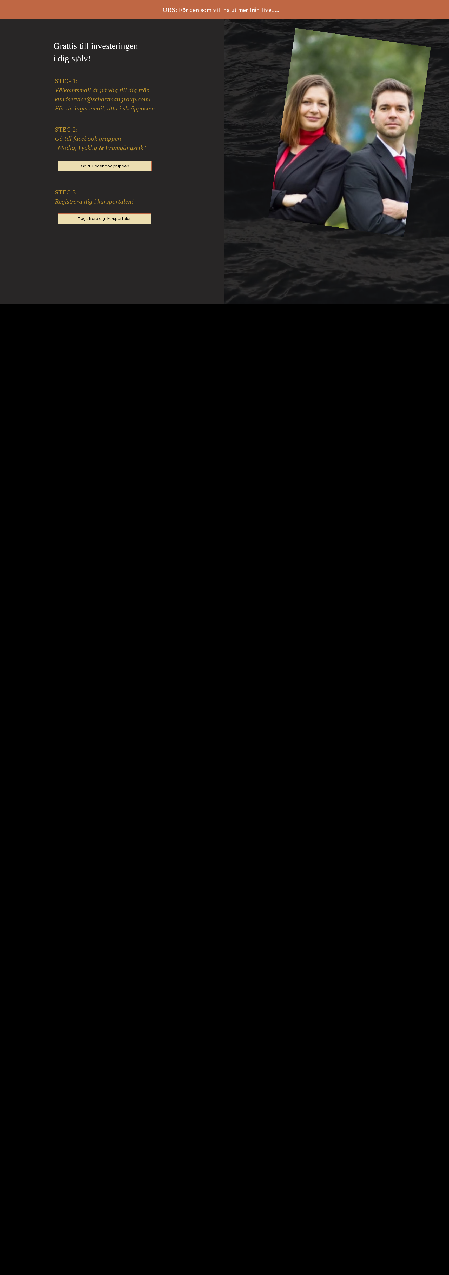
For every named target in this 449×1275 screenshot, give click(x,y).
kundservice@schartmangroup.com (102, 99)
